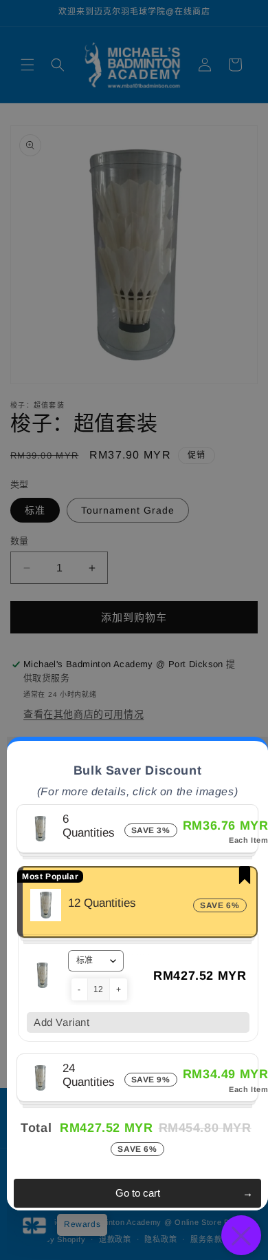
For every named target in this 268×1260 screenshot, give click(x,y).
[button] (79, 989)
